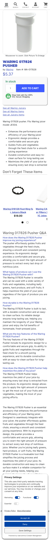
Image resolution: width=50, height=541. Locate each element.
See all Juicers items (13, 114)
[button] (6, 5)
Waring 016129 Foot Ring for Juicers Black (18, 210)
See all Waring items (13, 111)
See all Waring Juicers (14, 108)
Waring (9, 69)
